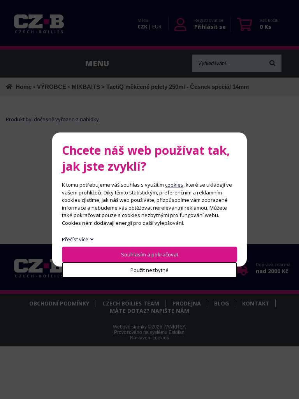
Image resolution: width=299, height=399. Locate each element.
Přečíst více (75, 239)
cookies (174, 184)
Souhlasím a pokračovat (149, 254)
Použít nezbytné (149, 270)
